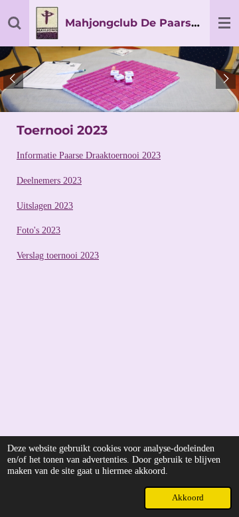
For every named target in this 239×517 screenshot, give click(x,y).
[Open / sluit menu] (224, 23)
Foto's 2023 (38, 230)
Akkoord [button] (188, 497)
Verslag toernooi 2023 (58, 255)
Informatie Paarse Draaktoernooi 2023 (89, 155)
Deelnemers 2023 (49, 181)
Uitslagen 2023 (45, 206)
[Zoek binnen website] (14, 23)
